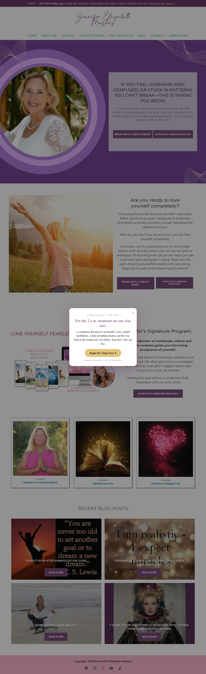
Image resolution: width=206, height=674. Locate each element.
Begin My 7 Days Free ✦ (103, 353)
